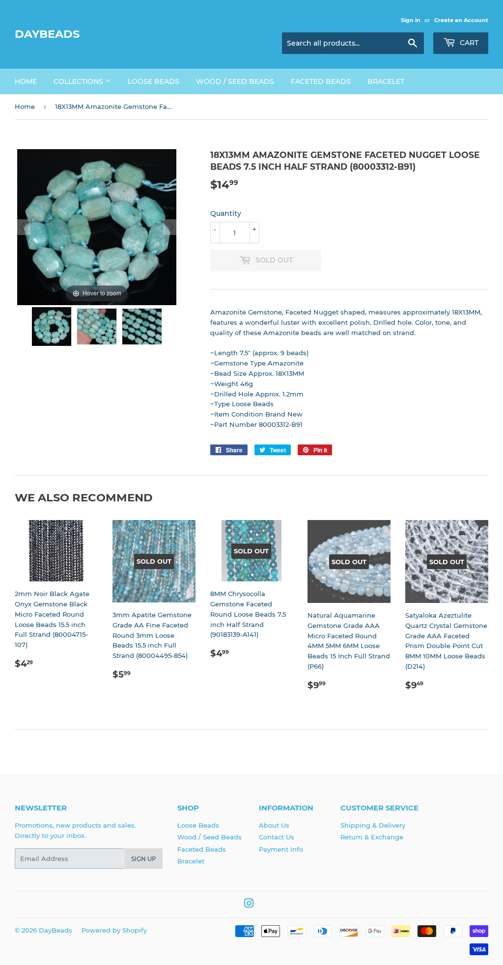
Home (26, 81)
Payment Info (281, 849)
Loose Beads (153, 81)
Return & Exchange (371, 837)
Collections (79, 81)
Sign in (410, 20)
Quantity (225, 213)
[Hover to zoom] (96, 227)
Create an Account (461, 20)
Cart (468, 42)
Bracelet (385, 81)
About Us (274, 825)
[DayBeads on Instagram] (249, 905)
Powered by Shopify (114, 930)
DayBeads (47, 34)
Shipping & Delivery (372, 825)
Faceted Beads (321, 81)
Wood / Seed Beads (235, 81)
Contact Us (276, 837)
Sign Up (143, 858)
